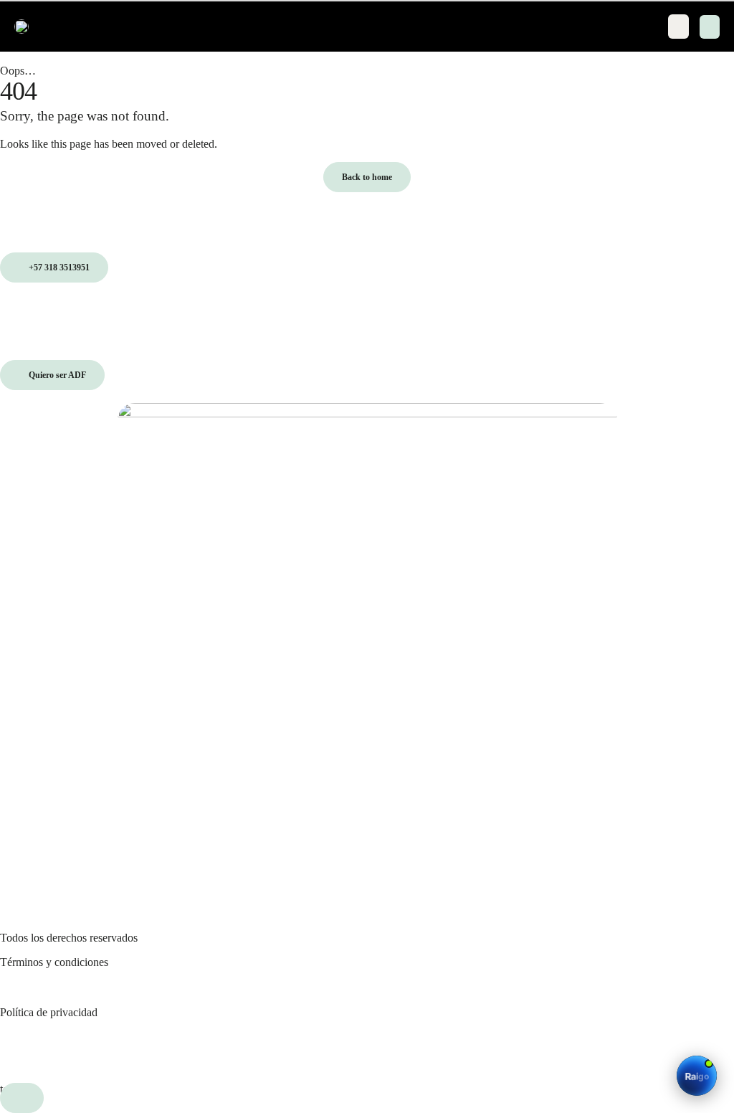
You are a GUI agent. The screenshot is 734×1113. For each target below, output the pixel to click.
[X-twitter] (458, 1049)
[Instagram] (18, 1049)
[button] (710, 27)
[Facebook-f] (165, 1049)
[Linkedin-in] (312, 1049)
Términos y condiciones (54, 962)
